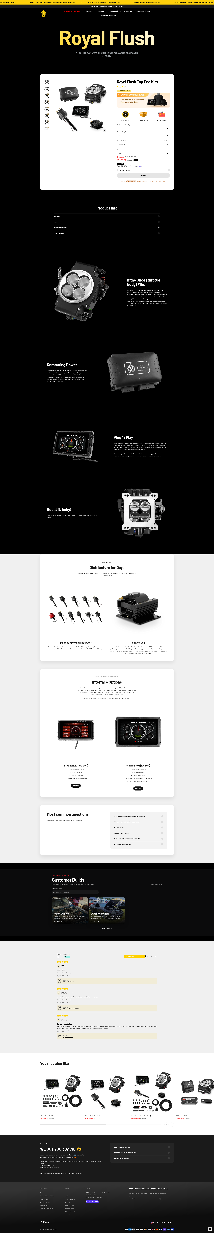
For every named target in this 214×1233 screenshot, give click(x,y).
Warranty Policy (44, 1205)
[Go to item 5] (46, 109)
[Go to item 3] (46, 96)
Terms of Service (45, 1202)
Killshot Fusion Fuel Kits (47, 1116)
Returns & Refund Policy (47, 1196)
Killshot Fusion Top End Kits (93, 1116)
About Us (128, 11)
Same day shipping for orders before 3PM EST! (135, 2)
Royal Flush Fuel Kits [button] (68, 981)
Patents (42, 1193)
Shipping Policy (44, 1199)
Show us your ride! (70, 1211)
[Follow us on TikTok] (49, 1222)
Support (101, 11)
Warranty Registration (46, 1208)
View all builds (155, 884)
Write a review (129, 956)
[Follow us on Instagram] (44, 1222)
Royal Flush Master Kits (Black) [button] (70, 1008)
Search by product (57, 888)
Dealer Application (70, 1199)
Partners (67, 1202)
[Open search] (147, 956)
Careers (67, 1193)
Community (114, 11)
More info (76, 785)
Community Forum (142, 11)
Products (89, 11)
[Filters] (151, 956)
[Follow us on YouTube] (46, 1222)
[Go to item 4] (46, 102)
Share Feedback (69, 1208)
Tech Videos (68, 1215)
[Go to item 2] (46, 89)
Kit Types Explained (128, 125)
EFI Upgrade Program (107, 15)
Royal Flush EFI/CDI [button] (68, 1037)
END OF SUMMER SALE (73, 11)
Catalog (67, 1196)
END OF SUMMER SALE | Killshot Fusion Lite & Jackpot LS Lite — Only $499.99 (40, 2)
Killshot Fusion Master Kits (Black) (141, 1116)
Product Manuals (69, 1205)
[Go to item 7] (46, 122)
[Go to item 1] (46, 82)
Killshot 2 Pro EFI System (183, 1116)
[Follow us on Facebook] (41, 1222)
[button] (121, 87)
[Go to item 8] (46, 129)
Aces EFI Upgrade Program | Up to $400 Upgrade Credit (92, 2)
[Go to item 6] (46, 116)
